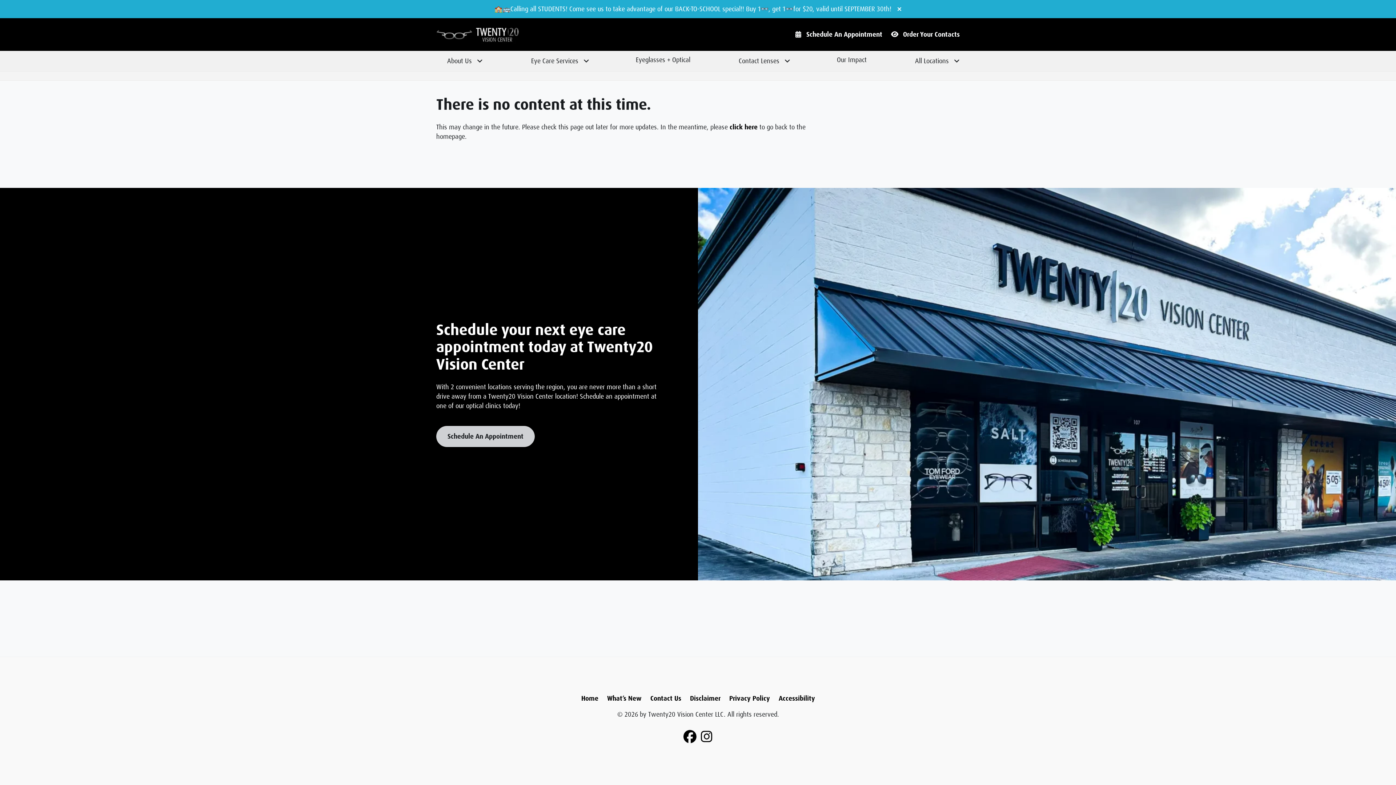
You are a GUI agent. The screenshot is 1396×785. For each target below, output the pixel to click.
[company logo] (501, 35)
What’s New (624, 698)
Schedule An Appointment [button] (486, 436)
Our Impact (852, 60)
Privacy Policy (749, 698)
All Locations (932, 61)
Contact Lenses (759, 61)
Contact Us (665, 698)
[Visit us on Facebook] (690, 737)
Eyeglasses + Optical (663, 60)
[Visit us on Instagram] (707, 737)
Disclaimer (705, 698)
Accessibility (797, 698)
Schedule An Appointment (844, 34)
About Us (459, 61)
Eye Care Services (554, 61)
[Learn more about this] (1047, 384)
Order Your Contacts (931, 34)
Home (589, 698)
